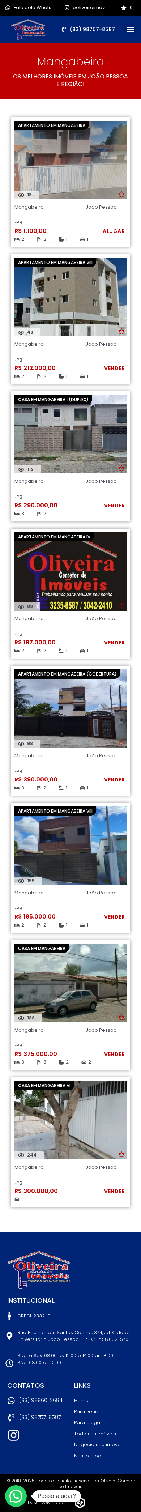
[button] (130, 29)
